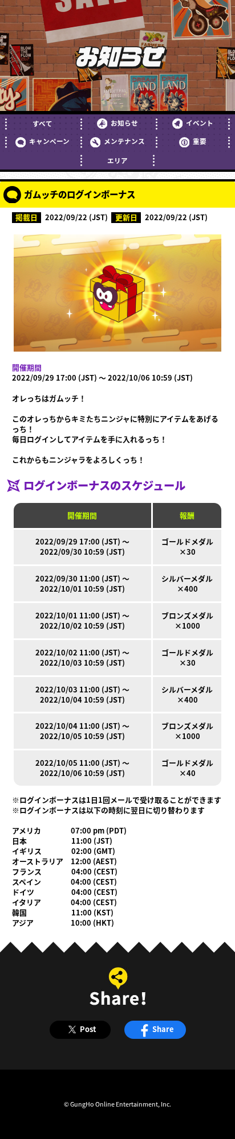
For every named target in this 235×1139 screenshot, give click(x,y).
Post (88, 1029)
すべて (42, 123)
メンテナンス (124, 141)
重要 (199, 141)
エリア (117, 160)
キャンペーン (49, 141)
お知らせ (124, 122)
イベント (199, 122)
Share (162, 1029)
